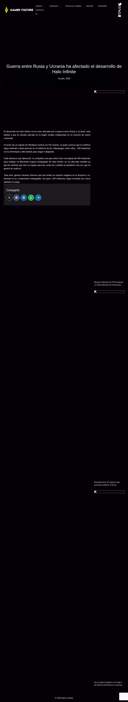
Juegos (39, 6)
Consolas (54, 6)
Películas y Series (73, 6)
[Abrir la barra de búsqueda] (36, 14)
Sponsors (102, 6)
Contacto (40, 10)
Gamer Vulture (21, 10)
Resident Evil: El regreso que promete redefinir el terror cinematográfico (107, 485)
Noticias (89, 6)
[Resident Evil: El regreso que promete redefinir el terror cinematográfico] (109, 477)
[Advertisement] (47, 108)
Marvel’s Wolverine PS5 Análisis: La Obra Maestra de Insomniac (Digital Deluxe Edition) (109, 285)
